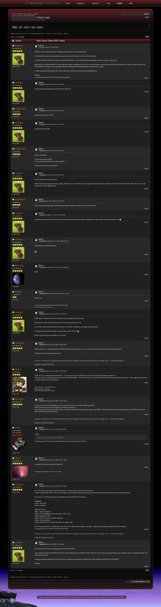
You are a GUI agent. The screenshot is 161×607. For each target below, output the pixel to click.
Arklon (17, 427)
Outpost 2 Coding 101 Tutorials (44, 364)
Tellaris (17, 369)
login (29, 14)
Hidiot (17, 458)
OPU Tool (113, 60)
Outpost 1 (81, 3)
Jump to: (127, 581)
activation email (29, 15)
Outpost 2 (95, 3)
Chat (108, 3)
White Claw (19, 265)
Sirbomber (19, 343)
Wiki (130, 3)
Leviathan (18, 45)
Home (67, 3)
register (36, 14)
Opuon (40, 45)
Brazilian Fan (19, 109)
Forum (119, 3)
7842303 (18, 292)
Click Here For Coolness (42, 389)
